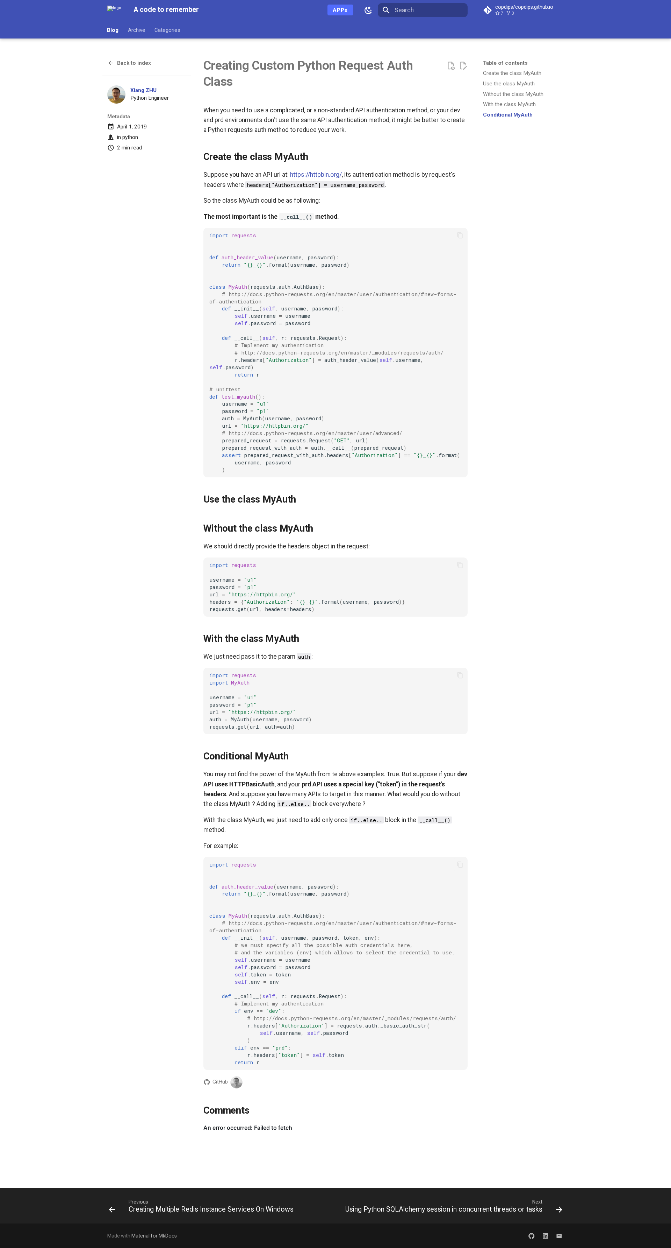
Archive (136, 30)
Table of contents (505, 63)
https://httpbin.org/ (316, 174)
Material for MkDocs (154, 1236)
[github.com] (531, 1235)
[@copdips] (236, 1082)
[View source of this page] (450, 66)
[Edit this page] (463, 66)
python (130, 137)
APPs (340, 10)
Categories (167, 30)
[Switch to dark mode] (368, 10)
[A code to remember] (114, 10)
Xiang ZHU (143, 90)
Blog (113, 30)
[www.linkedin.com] (545, 1235)
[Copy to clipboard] (459, 235)
